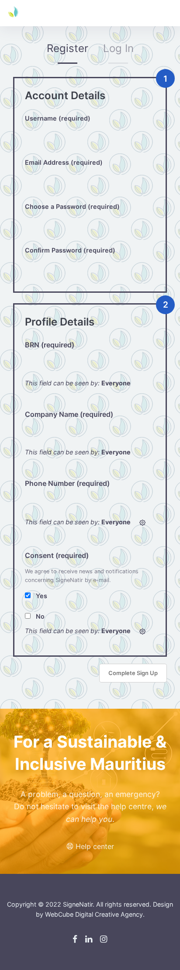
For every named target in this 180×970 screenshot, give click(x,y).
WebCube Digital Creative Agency (94, 914)
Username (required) (57, 118)
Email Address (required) (64, 162)
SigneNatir (78, 904)
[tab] (67, 51)
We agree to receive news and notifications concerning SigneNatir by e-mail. (81, 575)
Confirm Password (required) (70, 250)
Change (142, 522)
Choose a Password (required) (72, 206)
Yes (41, 595)
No (40, 616)
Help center (93, 846)
